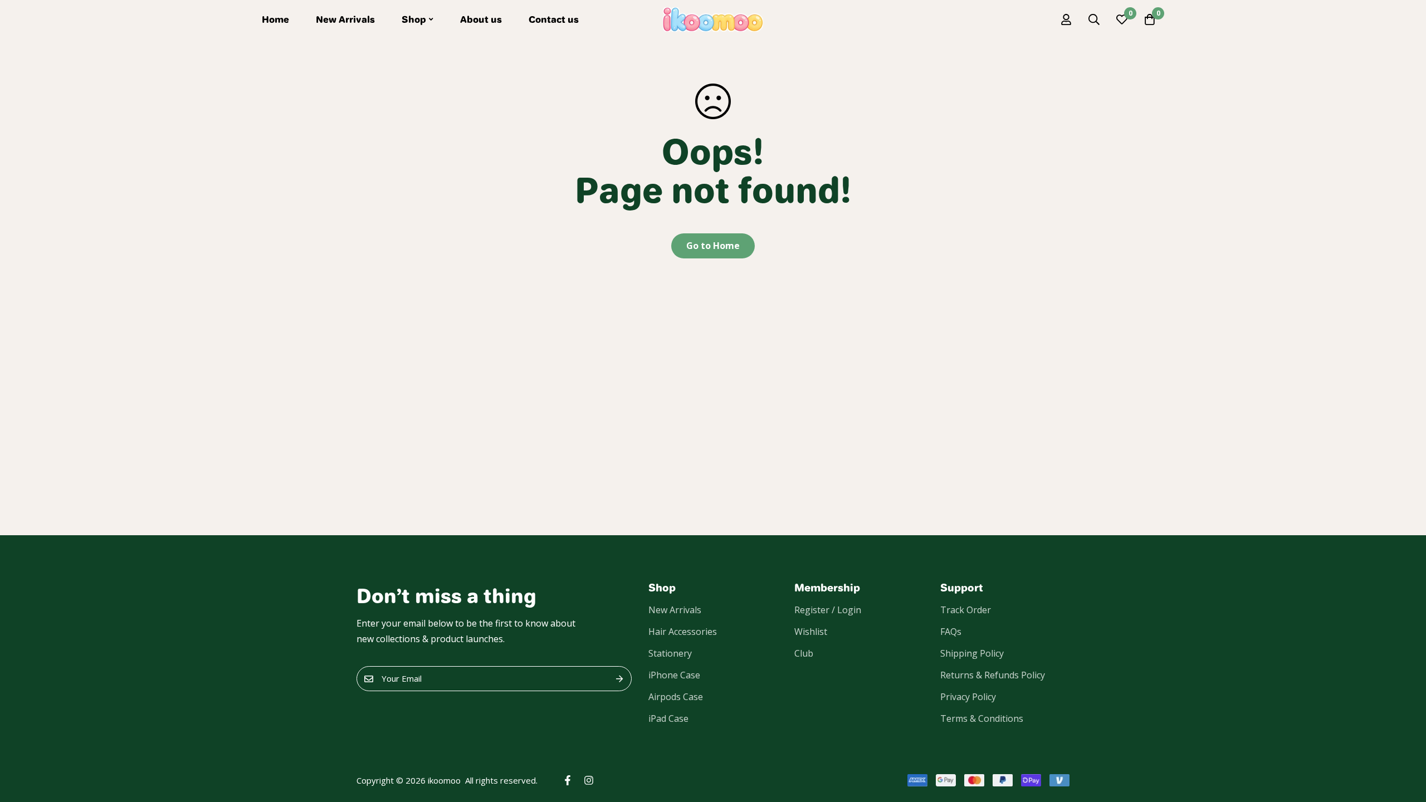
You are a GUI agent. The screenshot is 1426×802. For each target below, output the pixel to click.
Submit (619, 678)
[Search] (1094, 19)
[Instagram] (589, 780)
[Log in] (1066, 19)
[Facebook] (568, 780)
